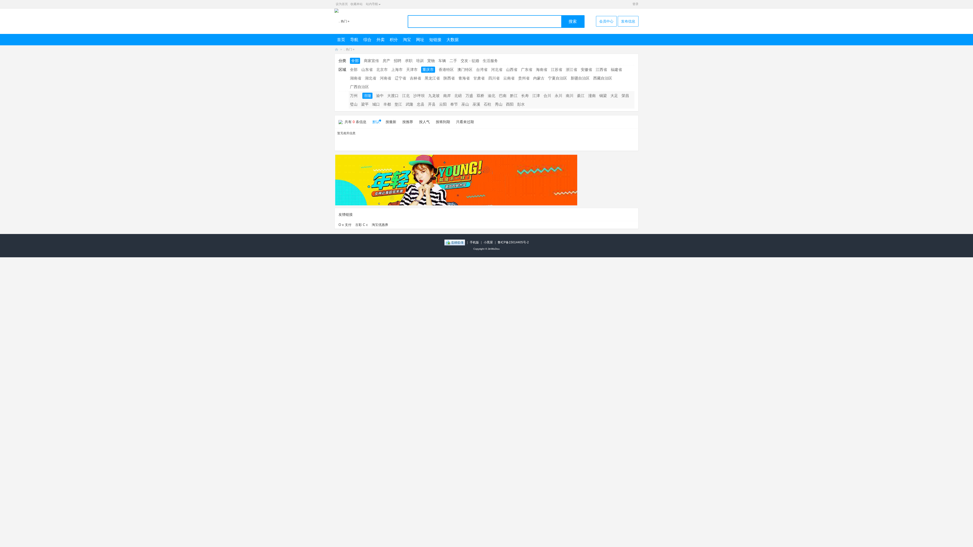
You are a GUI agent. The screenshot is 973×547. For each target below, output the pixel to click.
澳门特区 (465, 69)
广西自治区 (359, 87)
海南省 (541, 69)
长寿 (525, 95)
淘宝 (407, 39)
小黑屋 (488, 242)
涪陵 (367, 95)
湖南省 (355, 78)
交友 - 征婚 (470, 60)
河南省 (385, 78)
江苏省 (556, 69)
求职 (409, 60)
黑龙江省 (432, 78)
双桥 (480, 95)
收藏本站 (356, 4)
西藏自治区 (602, 78)
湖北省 (370, 78)
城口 (376, 104)
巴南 (503, 95)
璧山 (354, 104)
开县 (432, 104)
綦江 (581, 95)
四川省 (494, 78)
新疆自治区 (580, 78)
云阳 (443, 104)
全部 (355, 60)
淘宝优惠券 (380, 225)
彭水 (521, 104)
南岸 (447, 95)
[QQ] (454, 242)
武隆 (409, 104)
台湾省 (482, 69)
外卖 (381, 39)
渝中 (380, 95)
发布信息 (628, 21)
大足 (614, 95)
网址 (420, 39)
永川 (558, 95)
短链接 (435, 39)
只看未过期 (465, 122)
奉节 (454, 104)
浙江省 (571, 69)
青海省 (464, 78)
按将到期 (443, 122)
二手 (453, 60)
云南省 (509, 78)
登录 (635, 4)
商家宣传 (371, 60)
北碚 (458, 95)
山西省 (511, 69)
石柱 (487, 104)
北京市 (382, 69)
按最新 (391, 122)
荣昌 (625, 95)
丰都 (387, 104)
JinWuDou (494, 248)
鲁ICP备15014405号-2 (513, 242)
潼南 (592, 95)
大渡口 (393, 95)
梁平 (365, 104)
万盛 (469, 95)
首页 (341, 39)
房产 (386, 60)
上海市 (397, 69)
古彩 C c (361, 225)
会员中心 (606, 21)
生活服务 (490, 60)
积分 (394, 39)
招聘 (397, 60)
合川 (547, 95)
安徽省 (586, 69)
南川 (569, 95)
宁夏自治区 (557, 78)
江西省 (601, 69)
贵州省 (524, 78)
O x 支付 (345, 225)
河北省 (496, 69)
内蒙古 (539, 78)
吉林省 (415, 78)
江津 (536, 95)
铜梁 (603, 95)
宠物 (431, 60)
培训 (420, 60)
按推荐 (407, 122)
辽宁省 (400, 78)
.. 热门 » (349, 49)
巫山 (465, 104)
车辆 (442, 60)
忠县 (420, 104)
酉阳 (510, 104)
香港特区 (446, 69)
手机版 (474, 242)
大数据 (452, 39)
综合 (367, 39)
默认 (376, 122)
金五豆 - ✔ (336, 49)
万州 (354, 95)
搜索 (573, 21)
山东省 (367, 69)
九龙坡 (434, 95)
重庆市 (428, 69)
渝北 (491, 95)
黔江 (514, 95)
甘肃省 (479, 78)
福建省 (616, 69)
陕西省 (449, 78)
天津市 (412, 69)
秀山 (498, 104)
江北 (406, 95)
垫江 (398, 104)
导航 (354, 39)
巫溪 (476, 104)
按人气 (424, 122)
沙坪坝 (419, 95)
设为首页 (342, 4)
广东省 (526, 69)
